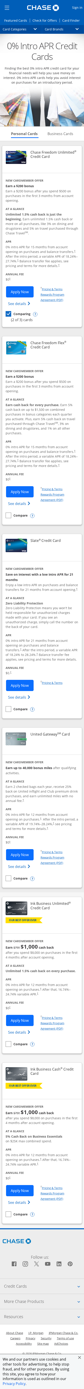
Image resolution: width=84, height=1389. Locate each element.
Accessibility (24, 1344)
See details (20, 303)
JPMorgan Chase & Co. (63, 1333)
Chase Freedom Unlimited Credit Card (53, 154)
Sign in (78, 7)
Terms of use (65, 1338)
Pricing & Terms (52, 289)
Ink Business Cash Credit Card (52, 1071)
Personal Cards (25, 133)
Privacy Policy (14, 1383)
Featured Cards (17, 20)
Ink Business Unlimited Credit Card (53, 905)
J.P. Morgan (35, 1333)
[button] (79, 1357)
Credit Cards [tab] (44, 1286)
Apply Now (22, 291)
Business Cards (60, 133)
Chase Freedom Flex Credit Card (53, 345)
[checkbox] (18, 314)
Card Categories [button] (22, 29)
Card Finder (72, 20)
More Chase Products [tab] (44, 1301)
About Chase (14, 1333)
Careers (15, 1338)
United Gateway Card (50, 734)
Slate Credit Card (45, 541)
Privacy (30, 1338)
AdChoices (61, 1344)
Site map (43, 1344)
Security (46, 1338)
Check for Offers (45, 20)
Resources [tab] (44, 1316)
